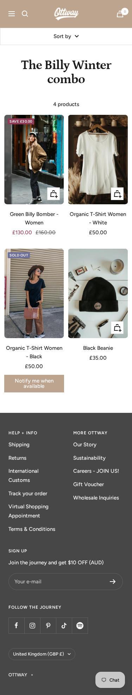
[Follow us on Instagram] (32, 625)
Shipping (19, 444)
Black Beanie (98, 348)
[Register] (113, 581)
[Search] (25, 14)
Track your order (27, 493)
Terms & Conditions (31, 529)
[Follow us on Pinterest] (48, 625)
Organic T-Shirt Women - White (98, 218)
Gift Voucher (88, 484)
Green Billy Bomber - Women (34, 218)
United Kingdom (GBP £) (38, 654)
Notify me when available (34, 383)
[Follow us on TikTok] (64, 625)
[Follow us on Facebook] (16, 625)
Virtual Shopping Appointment (28, 511)
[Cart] (120, 14)
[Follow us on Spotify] (80, 625)
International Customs (23, 475)
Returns (17, 458)
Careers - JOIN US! (96, 471)
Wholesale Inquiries (96, 498)
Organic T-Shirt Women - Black (34, 352)
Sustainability (89, 458)
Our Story (84, 444)
